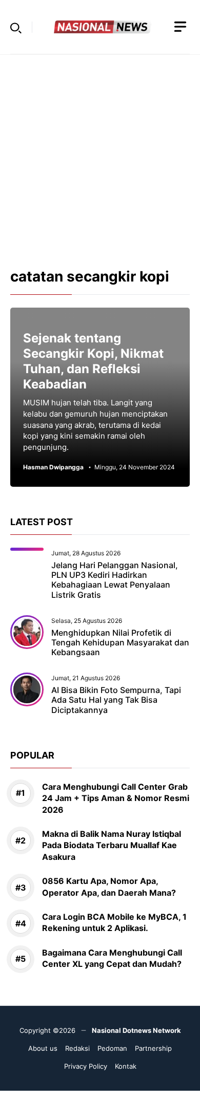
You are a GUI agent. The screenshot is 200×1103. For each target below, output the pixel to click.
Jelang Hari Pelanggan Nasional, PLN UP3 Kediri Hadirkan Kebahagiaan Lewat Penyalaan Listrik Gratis (114, 580)
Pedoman (112, 1048)
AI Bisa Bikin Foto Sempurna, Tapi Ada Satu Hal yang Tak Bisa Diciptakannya (116, 700)
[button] (16, 27)
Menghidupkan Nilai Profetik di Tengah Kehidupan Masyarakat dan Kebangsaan (120, 642)
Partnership (153, 1048)
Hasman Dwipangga (53, 467)
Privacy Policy (85, 1066)
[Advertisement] (100, 154)
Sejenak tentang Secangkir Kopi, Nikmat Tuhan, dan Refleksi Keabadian (93, 361)
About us (42, 1048)
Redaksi (77, 1048)
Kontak (125, 1066)
